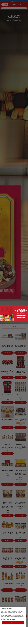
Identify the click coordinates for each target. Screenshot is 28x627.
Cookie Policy (4, 619)
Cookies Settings (13, 622)
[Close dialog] (27, 306)
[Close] (24, 608)
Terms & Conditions (11, 619)
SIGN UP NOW (21, 317)
